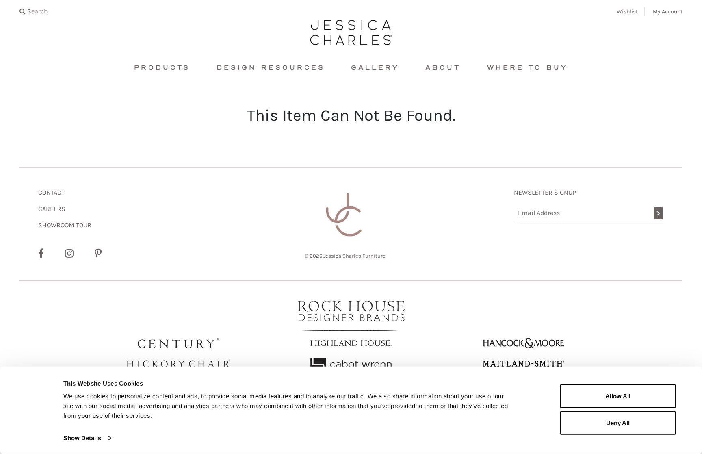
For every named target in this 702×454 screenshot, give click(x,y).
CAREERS (51, 209)
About (443, 67)
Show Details (82, 437)
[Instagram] (69, 253)
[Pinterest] (98, 253)
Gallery (375, 67)
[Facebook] (41, 253)
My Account (667, 11)
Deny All (618, 422)
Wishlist (627, 11)
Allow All (617, 396)
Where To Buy (527, 67)
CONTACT (51, 192)
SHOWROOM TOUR (64, 225)
